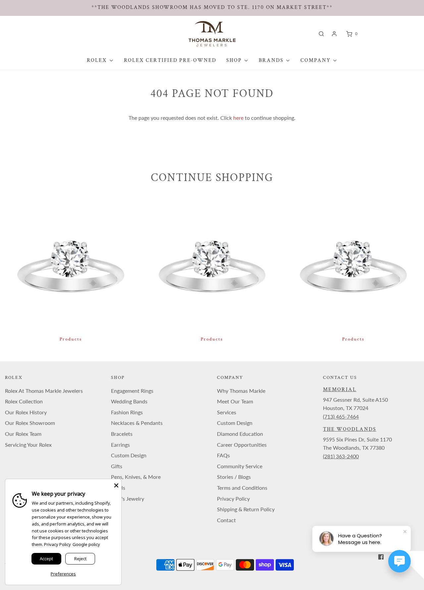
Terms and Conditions (242, 487)
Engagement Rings (132, 390)
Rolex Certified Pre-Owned (170, 60)
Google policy (86, 544)
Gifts (116, 466)
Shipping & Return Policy (246, 509)
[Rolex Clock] (386, 33)
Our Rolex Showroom (30, 423)
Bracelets (121, 434)
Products (71, 339)
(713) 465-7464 (341, 416)
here (238, 117)
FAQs (223, 455)
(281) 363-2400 (341, 456)
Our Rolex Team (23, 434)
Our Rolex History (26, 412)
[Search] (321, 34)
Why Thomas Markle (241, 390)
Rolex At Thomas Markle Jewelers (44, 390)
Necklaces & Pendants (137, 423)
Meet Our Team (235, 401)
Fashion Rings (127, 412)
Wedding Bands (129, 401)
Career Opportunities (242, 444)
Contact (226, 520)
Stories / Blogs (234, 477)
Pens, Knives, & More (136, 477)
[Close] (116, 484)
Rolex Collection (24, 401)
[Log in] (334, 34)
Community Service (239, 466)
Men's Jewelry (127, 498)
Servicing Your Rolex (28, 444)
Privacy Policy (233, 498)
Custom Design (128, 455)
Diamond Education (240, 434)
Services (226, 412)
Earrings (120, 444)
